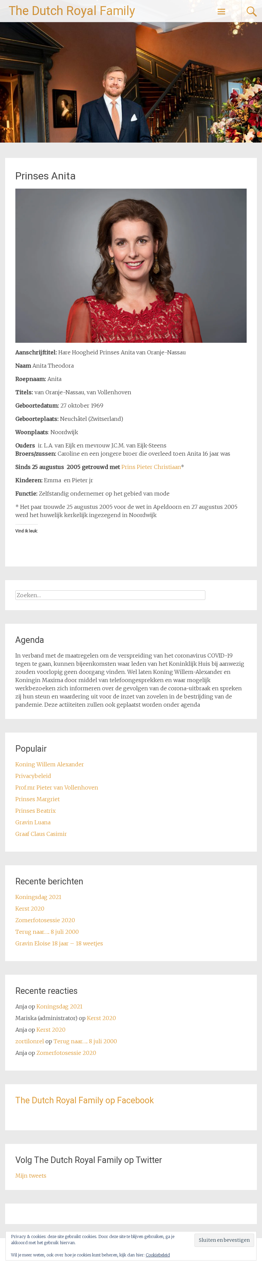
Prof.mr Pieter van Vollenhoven (56, 787)
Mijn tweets (30, 1175)
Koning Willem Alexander (49, 764)
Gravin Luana (32, 822)
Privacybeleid (33, 775)
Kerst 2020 (29, 908)
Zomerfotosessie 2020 (45, 920)
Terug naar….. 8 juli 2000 (47, 931)
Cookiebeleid (158, 1254)
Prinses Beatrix (35, 810)
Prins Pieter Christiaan (151, 466)
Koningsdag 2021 (38, 897)
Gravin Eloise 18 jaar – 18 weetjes (59, 943)
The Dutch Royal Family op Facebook (84, 1100)
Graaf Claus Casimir (41, 833)
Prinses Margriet (37, 799)
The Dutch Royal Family (72, 11)
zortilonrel (29, 1041)
